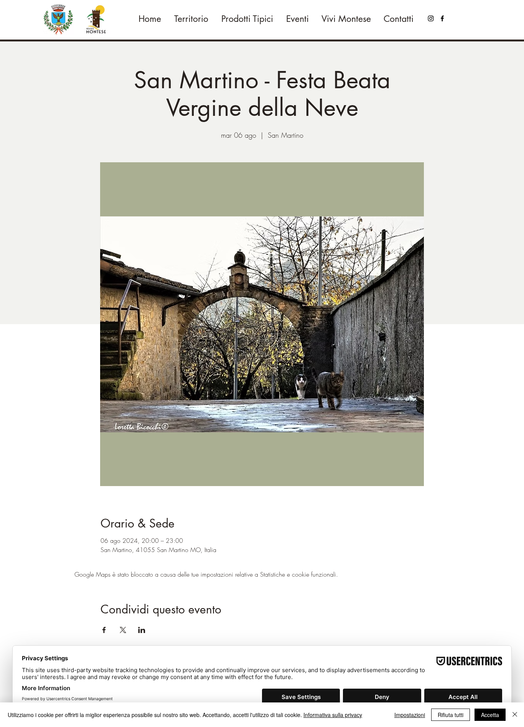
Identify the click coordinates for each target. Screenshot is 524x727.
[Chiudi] (514, 715)
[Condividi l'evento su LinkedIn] (141, 630)
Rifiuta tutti (450, 715)
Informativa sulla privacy (332, 715)
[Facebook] (442, 18)
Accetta (490, 715)
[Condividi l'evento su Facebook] (104, 630)
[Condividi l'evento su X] (123, 630)
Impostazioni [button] (409, 715)
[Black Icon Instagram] (431, 18)
